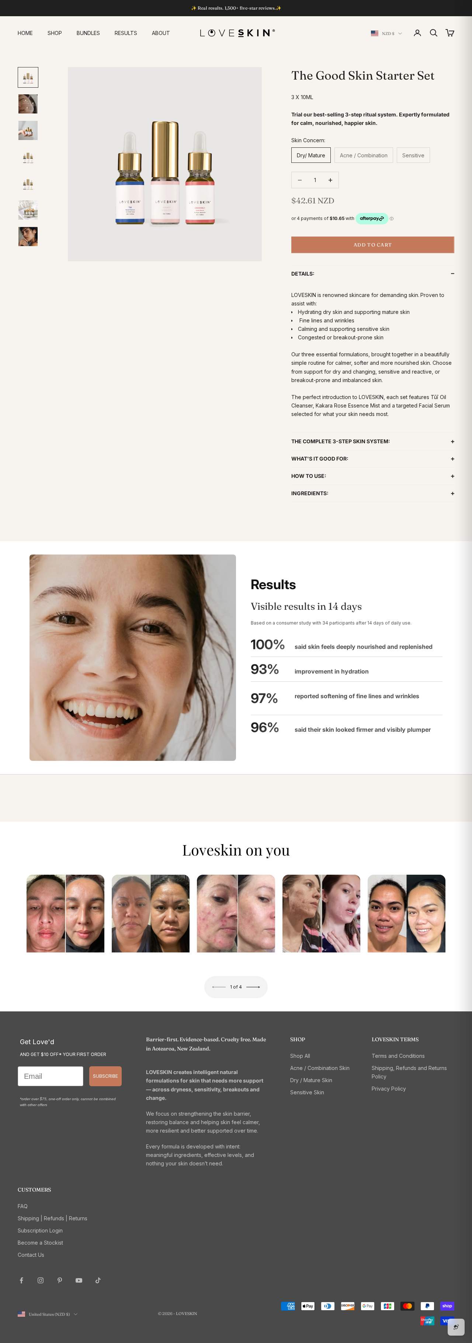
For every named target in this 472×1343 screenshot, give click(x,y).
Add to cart (373, 245)
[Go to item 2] (28, 104)
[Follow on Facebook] (21, 1280)
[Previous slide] (219, 987)
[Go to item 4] (28, 157)
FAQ (23, 1206)
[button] (372, 273)
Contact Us (31, 1255)
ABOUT (161, 33)
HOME (25, 33)
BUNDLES (88, 33)
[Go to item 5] (28, 183)
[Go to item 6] (28, 210)
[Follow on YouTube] (79, 1280)
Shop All (300, 1056)
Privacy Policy (389, 1088)
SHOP (55, 33)
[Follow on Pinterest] (59, 1280)
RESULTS (126, 33)
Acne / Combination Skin (320, 1068)
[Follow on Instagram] (40, 1280)
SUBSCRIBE (105, 1076)
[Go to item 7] (28, 236)
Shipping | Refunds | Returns (52, 1218)
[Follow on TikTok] (98, 1280)
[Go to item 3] (28, 130)
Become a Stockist (40, 1242)
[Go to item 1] (28, 77)
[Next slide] (253, 987)
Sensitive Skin (307, 1092)
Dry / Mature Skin (311, 1080)
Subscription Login (40, 1230)
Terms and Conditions (398, 1056)
